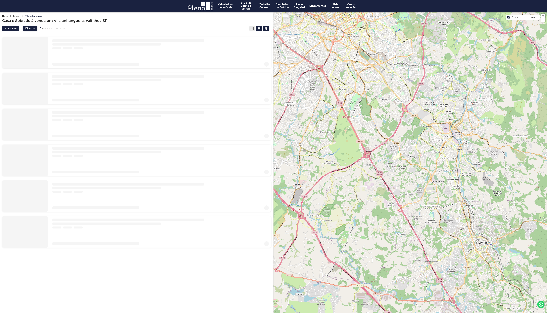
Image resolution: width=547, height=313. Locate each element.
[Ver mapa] (266, 28)
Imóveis (16, 16)
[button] (543, 16)
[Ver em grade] (252, 28)
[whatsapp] (540, 304)
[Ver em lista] (259, 28)
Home (5, 16)
